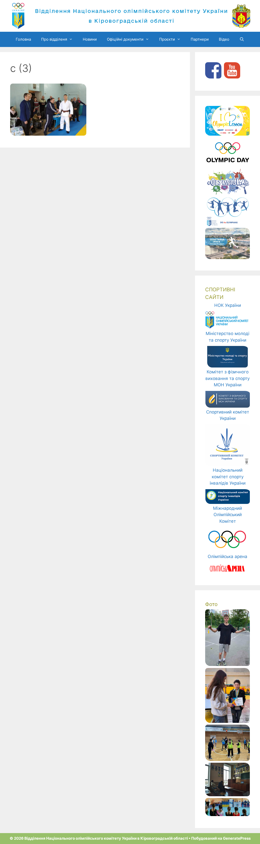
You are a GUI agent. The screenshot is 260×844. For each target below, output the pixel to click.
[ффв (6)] (227, 794)
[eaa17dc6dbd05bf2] (227, 814)
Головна (23, 39)
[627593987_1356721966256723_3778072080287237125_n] (227, 759)
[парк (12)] (227, 664)
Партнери (200, 39)
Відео (224, 39)
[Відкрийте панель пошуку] (241, 39)
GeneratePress (237, 838)
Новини (90, 39)
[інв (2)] (227, 721)
